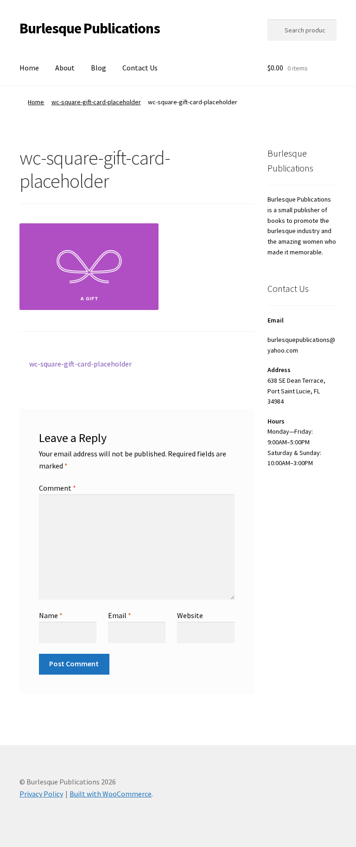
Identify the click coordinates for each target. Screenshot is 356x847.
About (65, 67)
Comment (57, 488)
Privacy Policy (41, 793)
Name (51, 615)
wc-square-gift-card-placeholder (96, 102)
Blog (98, 67)
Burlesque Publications (89, 28)
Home (29, 67)
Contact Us (140, 67)
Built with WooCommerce (111, 793)
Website (190, 615)
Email (119, 615)
